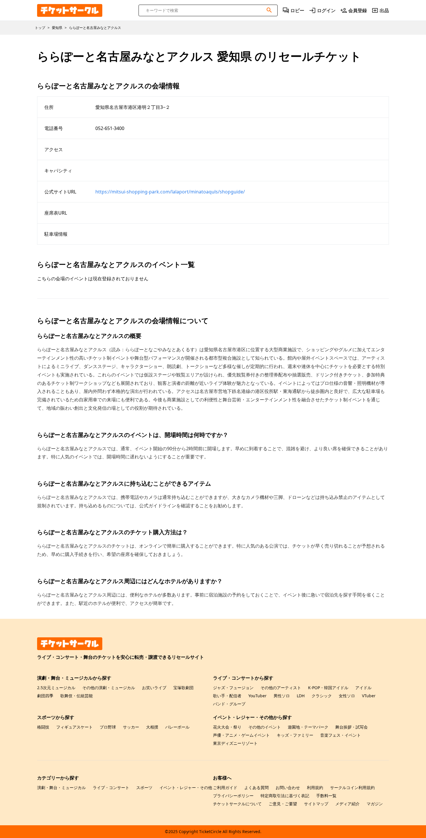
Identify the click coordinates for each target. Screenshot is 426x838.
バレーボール (177, 727)
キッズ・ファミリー (295, 735)
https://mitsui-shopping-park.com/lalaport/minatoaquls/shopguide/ (170, 192)
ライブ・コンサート (111, 787)
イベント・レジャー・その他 (185, 787)
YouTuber (257, 695)
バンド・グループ (229, 704)
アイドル (363, 687)
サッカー (131, 727)
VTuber (369, 695)
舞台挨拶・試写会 (351, 727)
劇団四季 (45, 695)
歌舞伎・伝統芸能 (76, 695)
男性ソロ (282, 695)
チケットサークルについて (237, 803)
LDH (301, 695)
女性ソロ (347, 695)
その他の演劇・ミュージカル (108, 687)
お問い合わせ (288, 787)
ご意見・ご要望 (283, 803)
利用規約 (315, 787)
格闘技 (43, 727)
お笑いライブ (154, 687)
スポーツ (144, 787)
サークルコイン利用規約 (352, 787)
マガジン (375, 803)
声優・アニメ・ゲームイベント (241, 735)
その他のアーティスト (281, 687)
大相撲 (152, 727)
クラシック (322, 695)
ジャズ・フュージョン (233, 687)
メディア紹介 (347, 803)
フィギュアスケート (74, 727)
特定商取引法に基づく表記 (285, 795)
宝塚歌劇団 (183, 687)
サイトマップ (316, 803)
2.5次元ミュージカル (56, 687)
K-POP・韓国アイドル (328, 687)
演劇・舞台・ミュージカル (61, 787)
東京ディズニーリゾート (235, 743)
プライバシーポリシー (233, 795)
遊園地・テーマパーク (308, 727)
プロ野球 (108, 727)
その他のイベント (264, 727)
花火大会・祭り (227, 727)
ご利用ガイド (225, 787)
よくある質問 (256, 787)
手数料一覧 (326, 795)
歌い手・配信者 (227, 695)
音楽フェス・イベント (340, 735)
